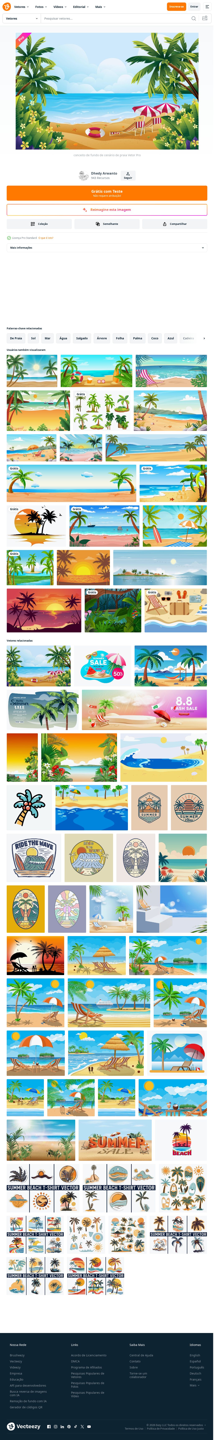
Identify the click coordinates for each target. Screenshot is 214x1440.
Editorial (79, 7)
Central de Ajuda (139, 1355)
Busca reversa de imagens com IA (27, 1393)
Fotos (39, 7)
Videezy (14, 1367)
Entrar (191, 6)
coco (154, 338)
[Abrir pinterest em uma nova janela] (69, 1426)
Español (192, 1361)
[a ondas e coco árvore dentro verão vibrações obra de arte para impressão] (67, 909)
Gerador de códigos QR (25, 1407)
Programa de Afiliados (85, 1367)
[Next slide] (197, 338)
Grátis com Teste (105, 193)
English (192, 1355)
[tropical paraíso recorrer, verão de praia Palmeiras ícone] (181, 1140)
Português (194, 1367)
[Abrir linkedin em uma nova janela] (62, 1426)
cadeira (188, 338)
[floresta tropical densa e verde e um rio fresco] (113, 610)
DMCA (74, 1361)
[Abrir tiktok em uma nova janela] (75, 1426)
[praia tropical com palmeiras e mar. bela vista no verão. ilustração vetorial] (44, 610)
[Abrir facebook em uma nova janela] (49, 1426)
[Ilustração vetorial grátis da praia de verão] (176, 610)
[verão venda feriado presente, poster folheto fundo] (102, 666)
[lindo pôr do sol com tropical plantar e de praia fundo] (22, 757)
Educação (16, 1379)
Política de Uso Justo (188, 1428)
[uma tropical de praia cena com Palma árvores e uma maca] (171, 666)
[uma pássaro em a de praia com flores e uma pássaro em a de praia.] (41, 1140)
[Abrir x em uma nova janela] (82, 1426)
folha (120, 338)
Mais (98, 7)
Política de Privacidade (158, 1428)
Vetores (19, 7)
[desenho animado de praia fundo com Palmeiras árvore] (163, 757)
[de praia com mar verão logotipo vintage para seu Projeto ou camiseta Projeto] (149, 807)
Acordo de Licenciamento (87, 1355)
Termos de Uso (131, 1428)
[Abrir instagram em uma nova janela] (55, 1426)
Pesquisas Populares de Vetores (86, 1375)
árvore (102, 338)
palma (137, 338)
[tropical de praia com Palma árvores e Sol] (183, 858)
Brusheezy (16, 1355)
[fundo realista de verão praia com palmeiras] (32, 371)
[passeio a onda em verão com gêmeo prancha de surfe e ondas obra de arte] (34, 858)
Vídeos (58, 7)
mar (47, 338)
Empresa (15, 1373)
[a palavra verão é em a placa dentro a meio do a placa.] (115, 1140)
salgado (82, 338)
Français (193, 1379)
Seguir (126, 178)
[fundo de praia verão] (96, 371)
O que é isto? (45, 238)
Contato (132, 1361)
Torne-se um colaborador (136, 1375)
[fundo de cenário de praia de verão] (38, 410)
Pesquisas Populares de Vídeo (86, 1394)
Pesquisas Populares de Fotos (86, 1384)
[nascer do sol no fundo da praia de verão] (81, 447)
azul (171, 338)
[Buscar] (190, 18)
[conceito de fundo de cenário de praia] (39, 666)
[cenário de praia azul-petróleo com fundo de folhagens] (171, 371)
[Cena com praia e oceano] (71, 483)
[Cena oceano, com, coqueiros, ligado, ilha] (30, 567)
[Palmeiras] (101, 410)
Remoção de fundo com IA (27, 1401)
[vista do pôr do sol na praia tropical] (83, 567)
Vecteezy (15, 1361)
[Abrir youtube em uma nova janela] (89, 1426)
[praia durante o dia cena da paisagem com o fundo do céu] (173, 483)
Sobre (131, 1367)
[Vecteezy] (7, 7)
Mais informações (21, 247)
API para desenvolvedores (27, 1385)
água (63, 338)
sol (33, 338)
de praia (16, 338)
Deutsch (193, 1373)
